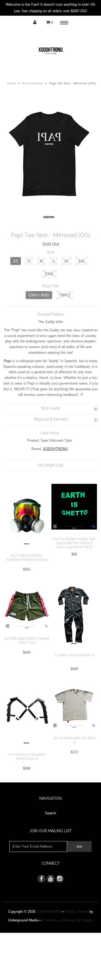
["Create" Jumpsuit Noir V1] (74, 650)
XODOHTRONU (55, 449)
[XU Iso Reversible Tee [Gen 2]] (74, 733)
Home (11, 83)
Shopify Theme (76, 912)
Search (50, 813)
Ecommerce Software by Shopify (67, 920)
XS (15, 261)
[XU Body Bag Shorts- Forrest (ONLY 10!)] (27, 633)
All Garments (32, 83)
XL (66, 261)
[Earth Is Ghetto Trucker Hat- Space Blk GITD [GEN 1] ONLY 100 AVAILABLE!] (74, 534)
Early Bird (39, 295)
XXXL (49, 274)
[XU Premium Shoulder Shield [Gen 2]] (27, 749)
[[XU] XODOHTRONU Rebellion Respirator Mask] (27, 550)
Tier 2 (64, 295)
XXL (81, 261)
